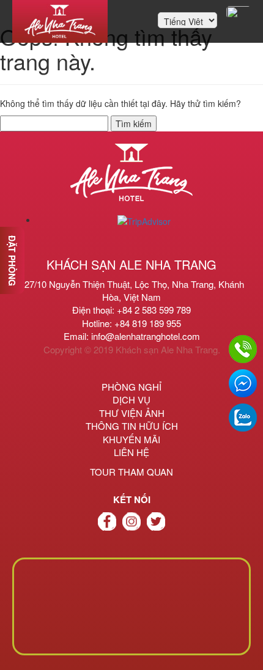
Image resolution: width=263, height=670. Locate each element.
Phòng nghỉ (131, 386)
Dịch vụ (131, 399)
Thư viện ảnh (132, 413)
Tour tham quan (131, 471)
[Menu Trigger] (238, 12)
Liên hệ (131, 452)
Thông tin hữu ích (132, 425)
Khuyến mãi (131, 439)
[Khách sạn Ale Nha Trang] (60, 21)
